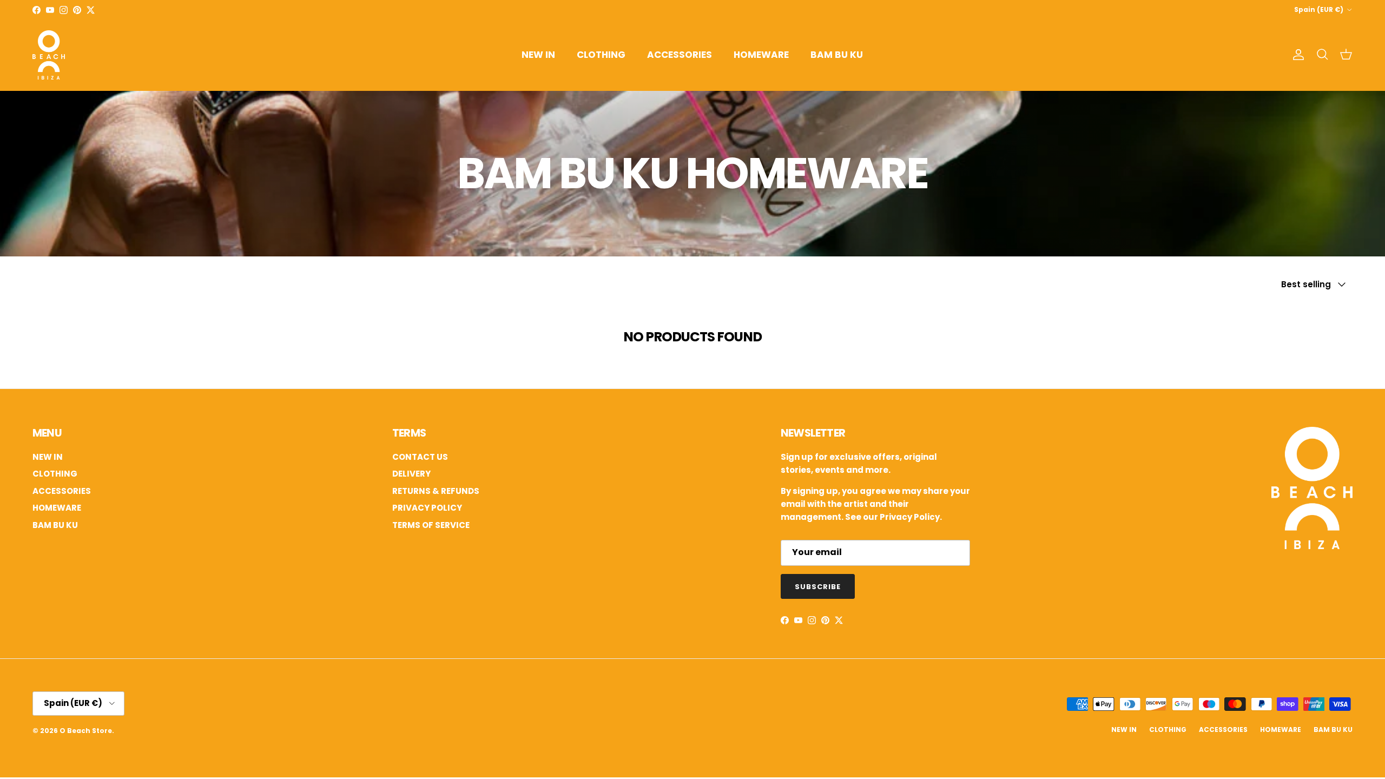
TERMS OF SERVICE (431, 525)
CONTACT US (420, 457)
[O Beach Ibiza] (1312, 546)
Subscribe (818, 587)
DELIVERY (411, 473)
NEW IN (538, 54)
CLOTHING (601, 54)
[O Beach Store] (48, 55)
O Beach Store (86, 730)
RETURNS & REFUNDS (435, 491)
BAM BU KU (836, 54)
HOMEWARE (761, 54)
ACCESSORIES (679, 54)
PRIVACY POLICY (427, 507)
